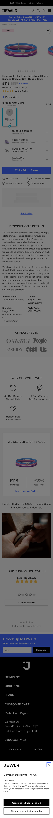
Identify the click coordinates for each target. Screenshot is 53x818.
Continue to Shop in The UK (26, 803)
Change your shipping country (26, 811)
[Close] (49, 765)
